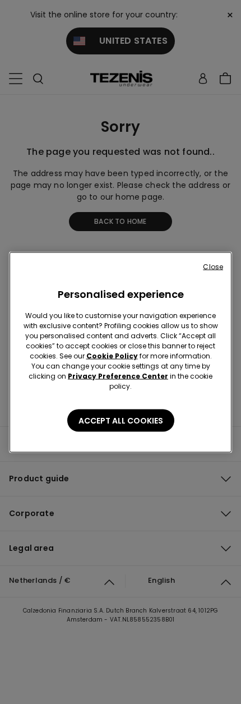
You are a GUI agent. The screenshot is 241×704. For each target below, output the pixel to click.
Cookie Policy (112, 355)
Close (213, 266)
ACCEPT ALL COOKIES (120, 420)
